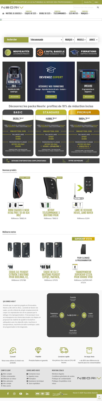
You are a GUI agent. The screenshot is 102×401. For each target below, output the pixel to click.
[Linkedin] (27, 393)
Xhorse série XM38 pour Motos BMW (83, 211)
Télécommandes (59, 13)
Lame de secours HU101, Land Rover (51, 211)
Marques (84, 13)
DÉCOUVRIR (14, 96)
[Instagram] (14, 393)
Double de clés (44, 13)
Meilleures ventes (9, 232)
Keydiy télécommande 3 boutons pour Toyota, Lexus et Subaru (18, 215)
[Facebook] (8, 393)
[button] (99, 29)
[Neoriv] (12, 7)
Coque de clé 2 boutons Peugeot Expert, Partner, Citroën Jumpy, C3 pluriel (51, 277)
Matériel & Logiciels (14, 13)
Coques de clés (30, 13)
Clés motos (73, 13)
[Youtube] (20, 393)
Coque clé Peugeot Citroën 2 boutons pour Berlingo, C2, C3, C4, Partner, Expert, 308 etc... (18, 277)
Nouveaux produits (9, 170)
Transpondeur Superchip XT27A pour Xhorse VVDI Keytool (83, 276)
